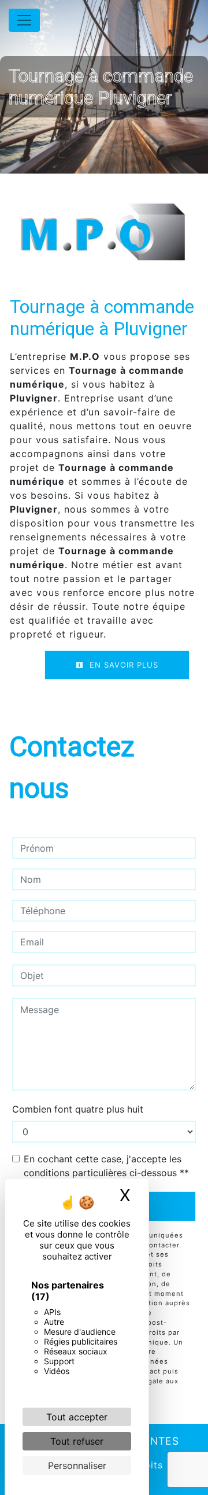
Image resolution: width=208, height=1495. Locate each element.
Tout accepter (76, 1417)
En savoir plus (122, 664)
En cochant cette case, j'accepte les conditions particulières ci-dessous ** (106, 1166)
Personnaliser (77, 1465)
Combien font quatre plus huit (77, 1109)
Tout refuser (76, 1441)
